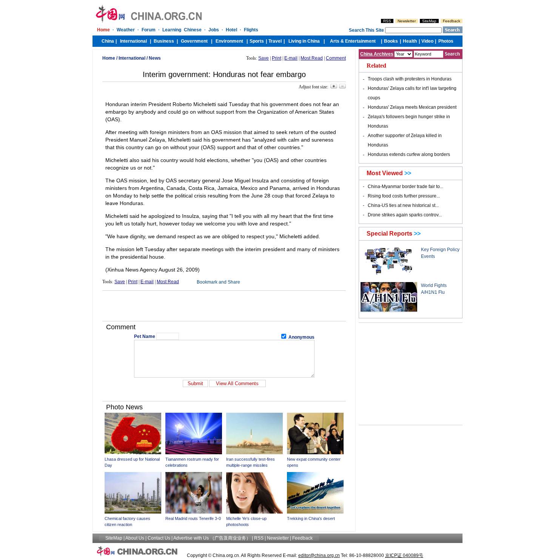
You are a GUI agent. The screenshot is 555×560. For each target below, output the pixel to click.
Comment (336, 58)
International (132, 58)
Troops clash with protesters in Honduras (410, 79)
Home (108, 58)
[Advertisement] (224, 306)
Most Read (312, 58)
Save (263, 58)
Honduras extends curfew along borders (409, 154)
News (155, 58)
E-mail (291, 58)
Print (276, 58)
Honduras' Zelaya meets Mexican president (412, 107)
